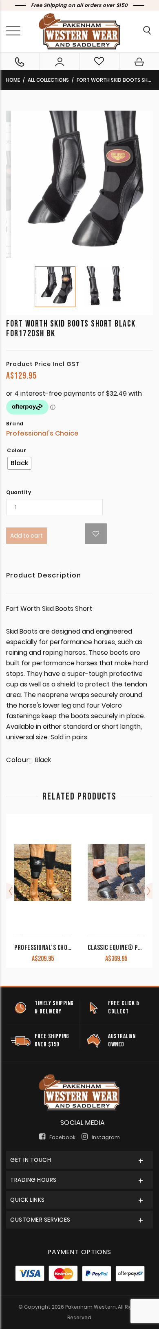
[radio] (19, 463)
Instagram (106, 1137)
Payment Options (79, 1252)
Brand (15, 423)
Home (13, 79)
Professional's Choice (42, 433)
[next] (148, 891)
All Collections (48, 79)
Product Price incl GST (43, 364)
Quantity (18, 492)
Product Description (43, 576)
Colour (16, 450)
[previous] (10, 891)
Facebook (62, 1137)
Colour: (18, 760)
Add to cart (26, 536)
